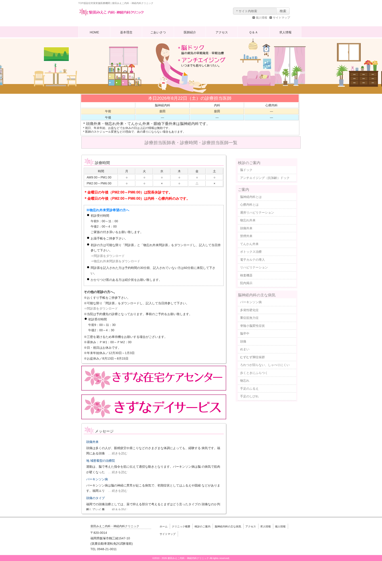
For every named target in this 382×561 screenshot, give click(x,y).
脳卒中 (244, 333)
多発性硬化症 (249, 310)
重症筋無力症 (249, 318)
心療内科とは (249, 204)
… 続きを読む (116, 453)
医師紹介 (190, 32)
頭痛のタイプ (95, 498)
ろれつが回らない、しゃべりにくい (265, 365)
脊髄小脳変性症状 (252, 325)
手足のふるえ (249, 388)
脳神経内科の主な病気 (256, 295)
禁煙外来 (246, 236)
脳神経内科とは (251, 197)
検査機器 (246, 275)
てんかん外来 (249, 244)
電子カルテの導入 (252, 259)
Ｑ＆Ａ (253, 32)
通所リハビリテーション (257, 212)
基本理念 (126, 32)
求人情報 (285, 32)
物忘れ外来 (248, 220)
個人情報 (261, 17)
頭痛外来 (92, 442)
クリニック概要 (181, 526)
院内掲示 (246, 283)
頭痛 (243, 341)
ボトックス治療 (251, 251)
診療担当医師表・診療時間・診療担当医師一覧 (191, 142)
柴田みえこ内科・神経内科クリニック (111, 16)
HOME (94, 32)
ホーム (164, 526)
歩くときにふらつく (254, 373)
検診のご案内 (249, 163)
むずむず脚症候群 (252, 357)
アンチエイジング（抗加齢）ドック (265, 178)
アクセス (222, 32)
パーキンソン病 (97, 479)
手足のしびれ (249, 396)
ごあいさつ (158, 32)
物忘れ (244, 380)
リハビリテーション (254, 267)
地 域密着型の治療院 (100, 460)
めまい (244, 349)
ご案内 (243, 189)
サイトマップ (281, 17)
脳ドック (246, 170)
